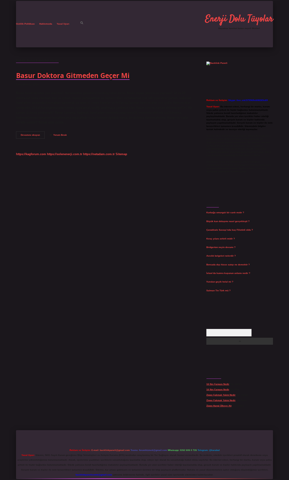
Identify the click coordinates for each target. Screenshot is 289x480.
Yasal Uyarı (63, 24)
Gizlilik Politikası (25, 24)
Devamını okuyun (33, 136)
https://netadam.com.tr (99, 154)
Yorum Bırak (60, 135)
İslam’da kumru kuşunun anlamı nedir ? (228, 273)
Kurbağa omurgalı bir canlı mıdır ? (225, 212)
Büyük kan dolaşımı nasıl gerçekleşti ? (227, 221)
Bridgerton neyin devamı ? (220, 247)
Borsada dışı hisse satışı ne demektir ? (228, 264)
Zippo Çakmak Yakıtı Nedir (220, 395)
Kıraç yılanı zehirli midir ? (220, 238)
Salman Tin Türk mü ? (218, 290)
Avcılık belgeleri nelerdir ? (221, 256)
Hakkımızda (45, 24)
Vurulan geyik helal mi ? (219, 281)
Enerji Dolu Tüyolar (239, 19)
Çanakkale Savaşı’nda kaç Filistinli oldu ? (229, 230)
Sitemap (121, 154)
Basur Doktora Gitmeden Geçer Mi (73, 75)
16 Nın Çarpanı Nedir (217, 384)
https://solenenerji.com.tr (64, 154)
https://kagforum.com (31, 154)
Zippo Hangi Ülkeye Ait (218, 405)
